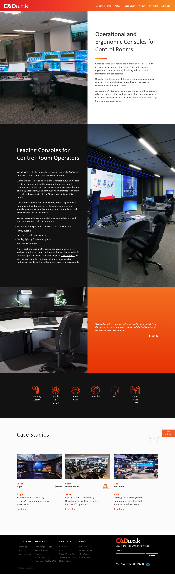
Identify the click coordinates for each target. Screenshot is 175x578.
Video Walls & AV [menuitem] (66, 554)
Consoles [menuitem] (63, 547)
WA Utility (70, 487)
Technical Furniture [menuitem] (67, 557)
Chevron (118, 487)
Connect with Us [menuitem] (86, 550)
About (142, 6)
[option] (39, 482)
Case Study (130, 6)
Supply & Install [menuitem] (41, 550)
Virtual (117, 6)
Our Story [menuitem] (83, 547)
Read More (22, 509)
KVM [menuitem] (61, 550)
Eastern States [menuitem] (25, 554)
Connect (165, 6)
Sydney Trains (23, 487)
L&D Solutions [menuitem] (65, 561)
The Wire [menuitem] (83, 554)
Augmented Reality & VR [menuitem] (45, 561)
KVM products (68, 256)
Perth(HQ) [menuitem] (23, 547)
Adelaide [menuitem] (22, 550)
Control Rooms (103, 6)
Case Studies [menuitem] (84, 557)
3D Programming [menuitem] (42, 557)
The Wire (153, 6)
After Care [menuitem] (39, 554)
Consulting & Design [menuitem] (43, 547)
